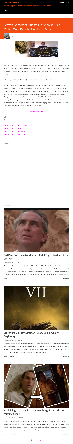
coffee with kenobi (13, 139)
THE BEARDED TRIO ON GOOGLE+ (15, 131)
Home (6, 10)
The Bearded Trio (12, 3)
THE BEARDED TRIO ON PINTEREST (16, 134)
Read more (66, 278)
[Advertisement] (36, 192)
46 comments (12, 434)
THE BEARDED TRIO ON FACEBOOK (16, 125)
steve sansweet (29, 139)
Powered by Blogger (37, 440)
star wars (22, 139)
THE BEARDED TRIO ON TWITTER (15, 128)
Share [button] (66, 139)
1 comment (11, 356)
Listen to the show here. (36, 111)
